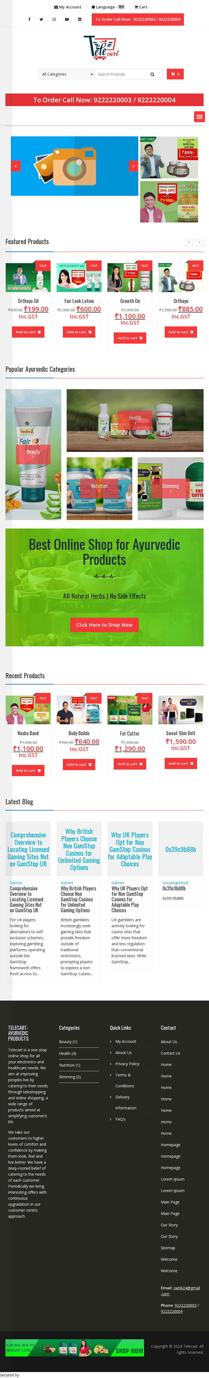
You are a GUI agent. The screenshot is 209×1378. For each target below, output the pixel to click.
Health (64, 1053)
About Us (123, 1052)
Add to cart (25, 330)
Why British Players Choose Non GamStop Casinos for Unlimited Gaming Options (79, 849)
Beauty (65, 1041)
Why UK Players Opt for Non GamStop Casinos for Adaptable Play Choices (130, 849)
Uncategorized (175, 882)
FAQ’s (120, 1119)
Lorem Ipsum (173, 1179)
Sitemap (168, 1247)
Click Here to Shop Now (104, 625)
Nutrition (67, 1065)
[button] (199, 116)
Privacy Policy (127, 1063)
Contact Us (170, 1053)
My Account (125, 1041)
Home (166, 1064)
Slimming (67, 1076)
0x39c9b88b (180, 849)
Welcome (169, 1259)
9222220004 (156, 99)
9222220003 (113, 99)
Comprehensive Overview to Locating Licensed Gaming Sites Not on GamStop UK (28, 849)
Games (16, 882)
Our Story (169, 1224)
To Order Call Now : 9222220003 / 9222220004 (137, 19)
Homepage (170, 1144)
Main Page (170, 1202)
